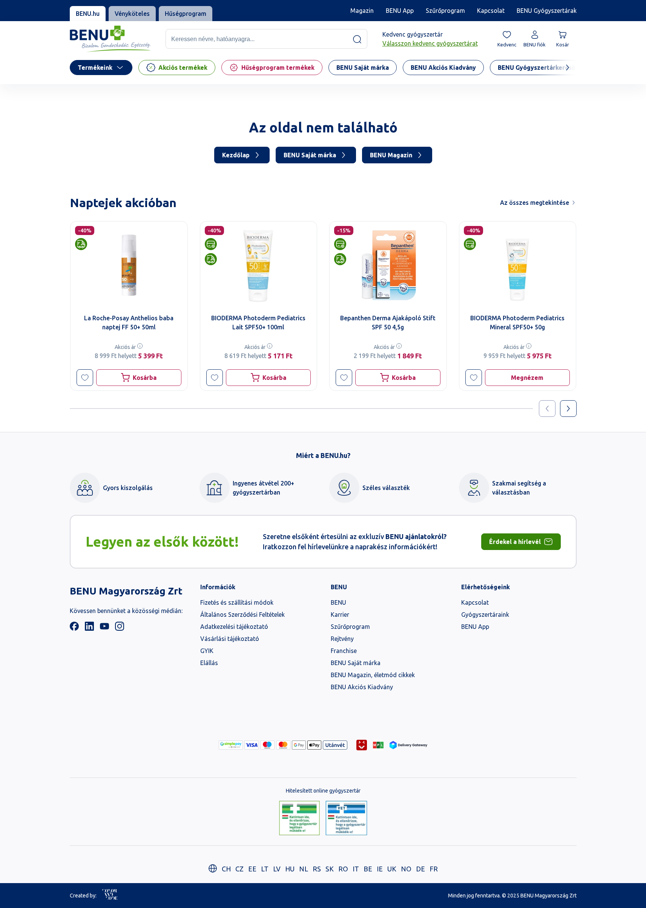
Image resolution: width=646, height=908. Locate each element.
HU (290, 869)
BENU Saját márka (310, 155)
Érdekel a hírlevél (515, 541)
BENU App (400, 10)
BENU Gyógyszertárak (547, 10)
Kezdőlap (236, 155)
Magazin (362, 10)
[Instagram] (119, 628)
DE (420, 869)
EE (252, 869)
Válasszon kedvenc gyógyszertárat (430, 43)
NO (406, 869)
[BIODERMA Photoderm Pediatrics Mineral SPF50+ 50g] (517, 265)
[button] (85, 377)
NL (303, 869)
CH (226, 869)
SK (329, 869)
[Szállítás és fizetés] (231, 745)
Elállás (209, 662)
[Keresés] (357, 39)
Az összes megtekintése (534, 202)
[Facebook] (74, 628)
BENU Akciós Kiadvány (362, 687)
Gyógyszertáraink (485, 614)
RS (317, 869)
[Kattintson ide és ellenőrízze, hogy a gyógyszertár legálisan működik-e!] (299, 818)
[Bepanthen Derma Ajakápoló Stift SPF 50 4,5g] (388, 265)
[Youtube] (104, 628)
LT (265, 869)
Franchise (344, 650)
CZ (239, 869)
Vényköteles (132, 13)
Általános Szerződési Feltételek (242, 614)
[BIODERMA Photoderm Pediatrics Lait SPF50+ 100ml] (258, 265)
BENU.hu (88, 13)
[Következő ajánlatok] (568, 408)
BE (368, 869)
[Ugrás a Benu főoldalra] (110, 39)
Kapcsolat (491, 10)
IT (356, 869)
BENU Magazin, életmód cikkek (373, 674)
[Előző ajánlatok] (547, 408)
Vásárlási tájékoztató (229, 638)
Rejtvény (342, 638)
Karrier (340, 614)
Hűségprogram (185, 13)
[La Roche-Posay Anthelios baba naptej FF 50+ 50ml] (129, 265)
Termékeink (95, 67)
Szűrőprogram (445, 10)
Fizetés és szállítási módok (236, 602)
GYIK (206, 650)
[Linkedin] (89, 628)
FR (434, 869)
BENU (338, 602)
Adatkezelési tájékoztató (234, 626)
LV (277, 869)
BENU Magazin (391, 155)
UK (391, 869)
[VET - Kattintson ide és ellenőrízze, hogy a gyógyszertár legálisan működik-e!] (346, 818)
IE (380, 869)
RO (343, 869)
